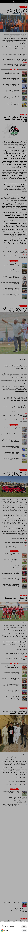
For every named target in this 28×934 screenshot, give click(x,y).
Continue (24, 930)
